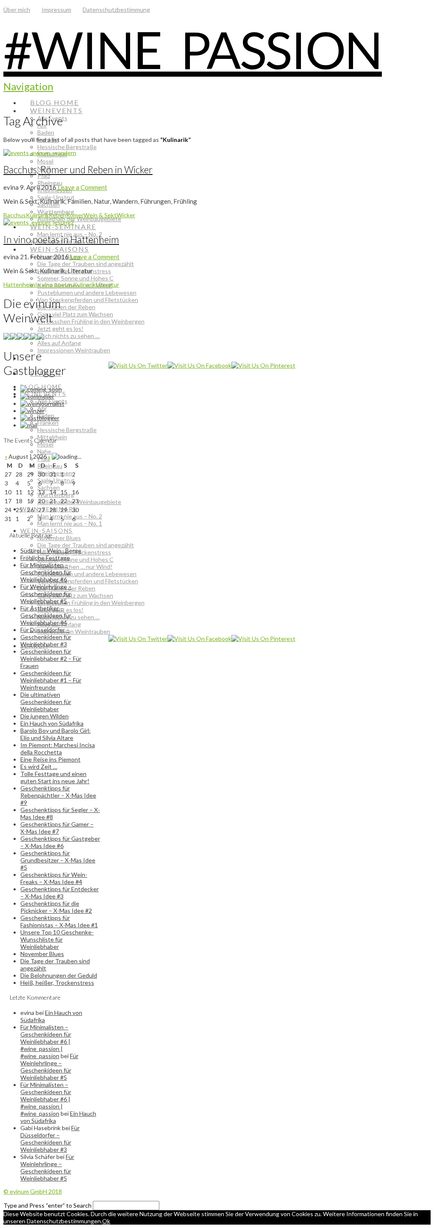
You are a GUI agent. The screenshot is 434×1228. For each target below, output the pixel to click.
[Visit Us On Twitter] (137, 365)
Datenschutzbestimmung (116, 9)
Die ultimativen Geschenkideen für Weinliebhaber (45, 701)
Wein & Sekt (100, 215)
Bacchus (14, 215)
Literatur (107, 284)
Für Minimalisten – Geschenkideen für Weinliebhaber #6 (45, 572)
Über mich (16, 9)
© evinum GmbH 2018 (32, 1191)
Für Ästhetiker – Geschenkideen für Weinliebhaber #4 (45, 615)
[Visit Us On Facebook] (199, 365)
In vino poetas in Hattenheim (61, 239)
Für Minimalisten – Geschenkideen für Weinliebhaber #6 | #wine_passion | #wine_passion (45, 1041)
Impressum (56, 9)
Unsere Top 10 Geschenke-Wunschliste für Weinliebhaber (57, 939)
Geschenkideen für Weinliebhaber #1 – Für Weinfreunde (50, 680)
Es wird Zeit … (38, 766)
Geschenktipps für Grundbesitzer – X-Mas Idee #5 (57, 860)
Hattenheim (19, 284)
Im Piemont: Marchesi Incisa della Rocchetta (57, 748)
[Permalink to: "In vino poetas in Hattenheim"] (38, 222)
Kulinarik (37, 215)
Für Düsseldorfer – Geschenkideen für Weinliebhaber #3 (45, 637)
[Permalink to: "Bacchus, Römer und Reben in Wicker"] (39, 152)
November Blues (42, 953)
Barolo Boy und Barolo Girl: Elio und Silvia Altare (55, 734)
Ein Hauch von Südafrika (51, 723)
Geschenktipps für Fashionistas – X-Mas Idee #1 (59, 921)
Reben (57, 215)
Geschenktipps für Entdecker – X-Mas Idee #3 (59, 892)
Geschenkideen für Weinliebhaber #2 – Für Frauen (50, 658)
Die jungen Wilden (44, 716)
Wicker (126, 215)
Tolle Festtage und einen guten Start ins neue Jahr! (54, 777)
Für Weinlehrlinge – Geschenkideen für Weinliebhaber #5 (46, 593)
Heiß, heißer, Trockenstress (57, 982)
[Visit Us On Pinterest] (263, 365)
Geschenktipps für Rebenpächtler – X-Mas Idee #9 (58, 795)
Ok (106, 1221)
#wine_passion (192, 49)
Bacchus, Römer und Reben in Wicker (78, 169)
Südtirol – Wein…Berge (50, 550)
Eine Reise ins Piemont (50, 759)
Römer (74, 215)
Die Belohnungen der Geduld (58, 975)
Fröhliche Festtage (45, 557)
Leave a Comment (81, 187)
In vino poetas (54, 284)
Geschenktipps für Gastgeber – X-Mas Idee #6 (60, 842)
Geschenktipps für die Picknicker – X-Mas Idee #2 (56, 907)
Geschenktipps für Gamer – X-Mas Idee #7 (57, 828)
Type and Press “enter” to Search (47, 1205)
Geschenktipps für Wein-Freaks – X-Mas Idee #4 (53, 878)
